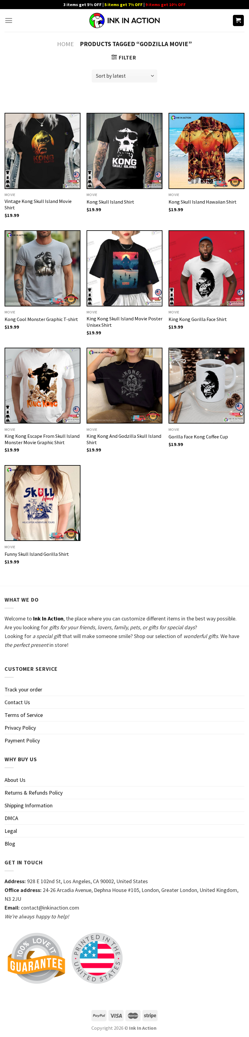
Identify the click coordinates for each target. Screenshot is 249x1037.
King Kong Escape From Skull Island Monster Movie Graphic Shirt (42, 439)
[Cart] (238, 20)
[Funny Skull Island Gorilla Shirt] (42, 503)
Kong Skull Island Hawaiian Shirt (203, 202)
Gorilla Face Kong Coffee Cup (198, 437)
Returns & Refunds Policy (34, 792)
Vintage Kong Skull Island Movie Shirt (38, 204)
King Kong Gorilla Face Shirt (198, 319)
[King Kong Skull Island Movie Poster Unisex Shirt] (124, 268)
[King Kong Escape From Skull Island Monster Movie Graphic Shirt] (42, 385)
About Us (15, 779)
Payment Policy (22, 740)
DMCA (11, 818)
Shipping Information (29, 805)
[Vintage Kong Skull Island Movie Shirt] (42, 150)
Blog (10, 843)
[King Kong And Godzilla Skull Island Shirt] (124, 385)
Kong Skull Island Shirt (110, 202)
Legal (11, 830)
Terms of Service (24, 714)
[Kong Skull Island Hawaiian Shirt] (206, 150)
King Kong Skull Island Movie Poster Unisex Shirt (124, 322)
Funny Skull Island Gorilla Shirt (37, 554)
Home (65, 44)
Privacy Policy (20, 727)
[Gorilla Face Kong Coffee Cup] (206, 385)
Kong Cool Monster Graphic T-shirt (41, 319)
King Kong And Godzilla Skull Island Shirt (124, 439)
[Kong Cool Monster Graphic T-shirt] (42, 268)
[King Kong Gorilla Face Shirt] (206, 268)
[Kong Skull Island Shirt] (124, 150)
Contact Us (17, 702)
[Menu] (9, 20)
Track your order (23, 689)
